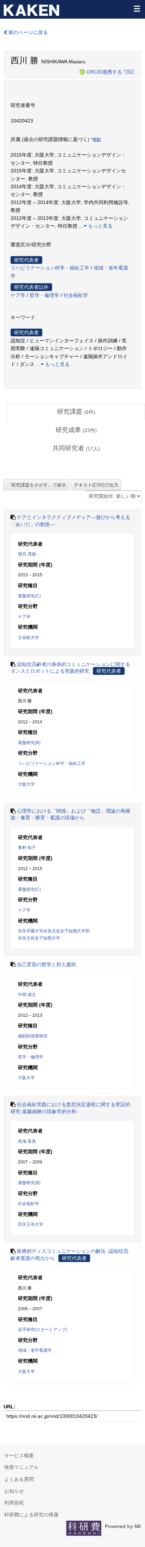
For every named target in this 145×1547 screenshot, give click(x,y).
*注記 (129, 71)
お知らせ (14, 1491)
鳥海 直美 (27, 1141)
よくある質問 (19, 1479)
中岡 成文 (27, 994)
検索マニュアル (21, 1467)
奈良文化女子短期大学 (39, 938)
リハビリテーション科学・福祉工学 (50, 268)
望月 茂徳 (27, 554)
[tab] (76, 412)
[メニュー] (136, 8)
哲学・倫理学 (44, 295)
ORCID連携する (104, 71)
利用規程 (14, 1502)
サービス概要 (19, 1455)
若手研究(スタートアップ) (42, 1329)
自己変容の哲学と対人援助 (46, 964)
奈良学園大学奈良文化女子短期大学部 (54, 930)
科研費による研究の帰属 (31, 1514)
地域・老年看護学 (35, 1350)
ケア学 (18, 295)
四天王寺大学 (30, 1224)
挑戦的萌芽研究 (33, 1036)
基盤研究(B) (29, 742)
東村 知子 (27, 847)
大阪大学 (26, 784)
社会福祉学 (75, 295)
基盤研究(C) (29, 596)
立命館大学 (28, 637)
